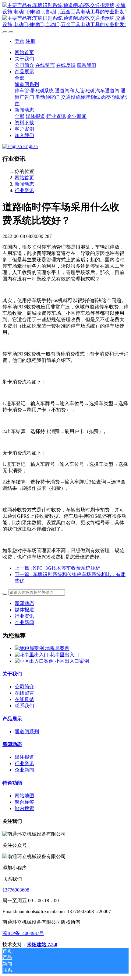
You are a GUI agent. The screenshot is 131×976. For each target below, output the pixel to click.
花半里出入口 (64, 654)
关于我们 (12, 673)
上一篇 (57, 568)
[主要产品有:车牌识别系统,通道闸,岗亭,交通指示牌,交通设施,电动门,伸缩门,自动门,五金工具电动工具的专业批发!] (65, 15)
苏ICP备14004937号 (23, 933)
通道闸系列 (27, 731)
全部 (19, 78)
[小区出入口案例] (35, 661)
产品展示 (12, 718)
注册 (30, 41)
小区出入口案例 (72, 661)
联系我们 (24, 705)
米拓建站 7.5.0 (42, 944)
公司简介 (24, 686)
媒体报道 (24, 609)
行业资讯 (24, 190)
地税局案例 (57, 648)
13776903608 (15, 889)
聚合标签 (24, 802)
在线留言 (24, 693)
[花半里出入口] (32, 654)
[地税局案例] (30, 648)
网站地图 (24, 795)
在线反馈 (24, 699)
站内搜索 (24, 808)
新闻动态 (24, 184)
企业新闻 (24, 622)
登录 (19, 41)
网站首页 (24, 52)
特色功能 (12, 782)
